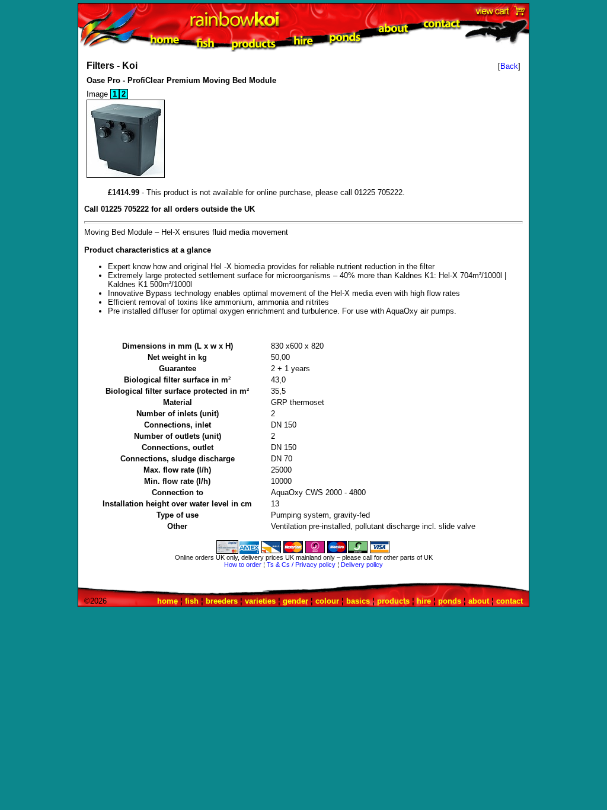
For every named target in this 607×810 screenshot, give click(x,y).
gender (295, 601)
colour (327, 601)
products (393, 601)
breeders (222, 601)
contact (509, 601)
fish (192, 601)
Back (509, 66)
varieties (260, 601)
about (478, 601)
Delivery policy (362, 564)
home (167, 601)
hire (424, 601)
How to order (242, 564)
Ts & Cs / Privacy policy (301, 564)
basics (358, 601)
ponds (449, 601)
